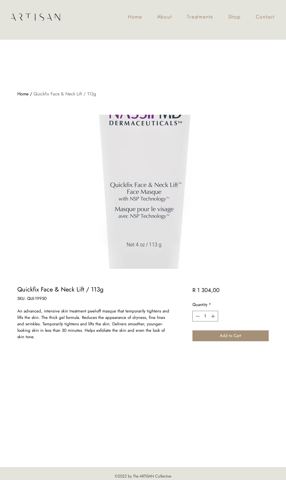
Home (22, 94)
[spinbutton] (205, 316)
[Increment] (213, 316)
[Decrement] (197, 316)
